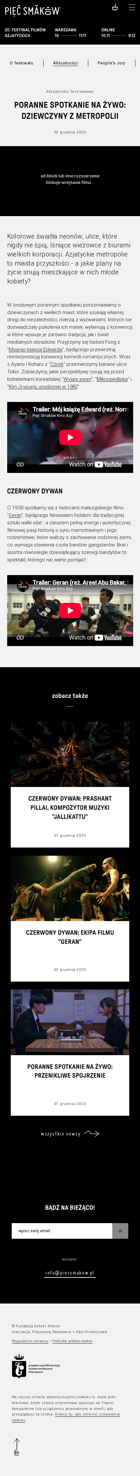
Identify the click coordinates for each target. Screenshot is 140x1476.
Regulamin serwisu (30, 1341)
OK (120, 1230)
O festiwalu (21, 63)
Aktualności (65, 63)
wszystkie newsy (61, 1133)
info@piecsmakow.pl (70, 1272)
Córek (56, 364)
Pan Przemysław (91, 1332)
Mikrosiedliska (112, 379)
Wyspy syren (77, 379)
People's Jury (111, 63)
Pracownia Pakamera (51, 1332)
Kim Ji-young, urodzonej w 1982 (43, 387)
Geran (15, 515)
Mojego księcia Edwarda (35, 349)
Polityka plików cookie (72, 1341)
